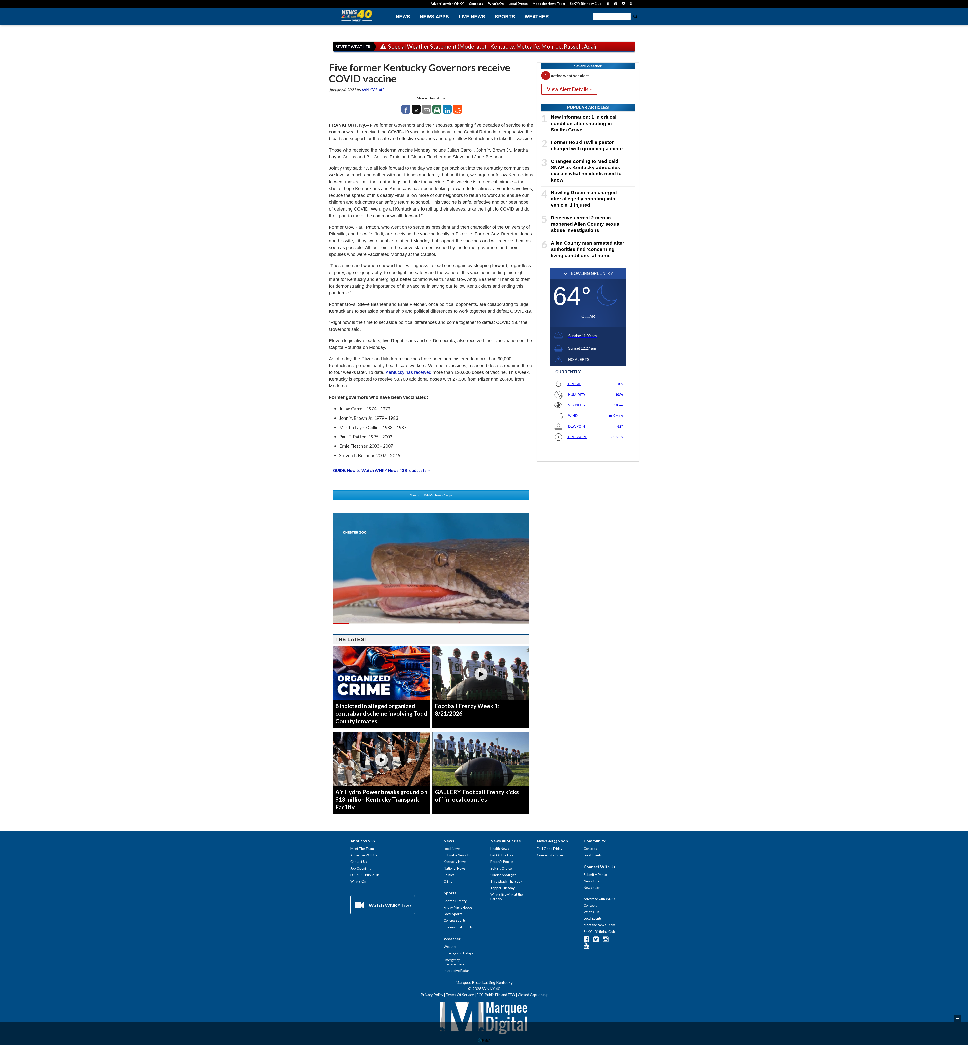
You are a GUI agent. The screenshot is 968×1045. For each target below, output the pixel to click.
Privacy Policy (432, 995)
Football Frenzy (455, 901)
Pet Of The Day (501, 855)
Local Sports (453, 914)
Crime (448, 881)
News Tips (591, 881)
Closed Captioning (533, 995)
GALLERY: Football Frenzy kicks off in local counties (477, 795)
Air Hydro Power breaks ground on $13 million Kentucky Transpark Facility (381, 799)
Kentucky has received (408, 372)
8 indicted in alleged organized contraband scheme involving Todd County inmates (381, 713)
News (403, 16)
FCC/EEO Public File (365, 875)
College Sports (455, 920)
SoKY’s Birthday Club (585, 4)
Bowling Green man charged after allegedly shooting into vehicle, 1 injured (584, 199)
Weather (537, 16)
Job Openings (360, 868)
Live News (472, 16)
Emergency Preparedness (454, 962)
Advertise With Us (363, 855)
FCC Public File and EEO (496, 995)
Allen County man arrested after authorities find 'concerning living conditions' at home (587, 249)
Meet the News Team (549, 4)
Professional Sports (458, 927)
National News (454, 868)
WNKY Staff (373, 89)
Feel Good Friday (549, 849)
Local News (452, 849)
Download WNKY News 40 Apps (431, 495)
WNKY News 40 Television (356, 16)
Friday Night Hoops (458, 907)
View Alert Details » (569, 89)
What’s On (496, 4)
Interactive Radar (456, 971)
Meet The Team (362, 849)
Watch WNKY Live (389, 905)
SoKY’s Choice (501, 868)
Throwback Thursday (506, 881)
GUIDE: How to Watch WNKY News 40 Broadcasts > (381, 470)
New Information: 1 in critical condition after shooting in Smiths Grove (583, 123)
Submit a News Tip (458, 855)
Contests (476, 4)
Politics (449, 875)
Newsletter (592, 888)
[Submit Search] (635, 16)
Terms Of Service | (461, 995)
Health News (499, 849)
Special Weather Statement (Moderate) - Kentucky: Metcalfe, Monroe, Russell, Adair (492, 46)
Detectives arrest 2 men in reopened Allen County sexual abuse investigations (586, 224)
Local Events (518, 4)
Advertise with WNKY (447, 4)
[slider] (431, 623)
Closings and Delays (458, 953)
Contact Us (358, 862)
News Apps (434, 16)
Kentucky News (455, 862)
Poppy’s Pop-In (501, 862)
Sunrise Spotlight (503, 875)
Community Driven (551, 855)
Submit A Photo (595, 875)
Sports (505, 16)
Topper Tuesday (502, 888)
